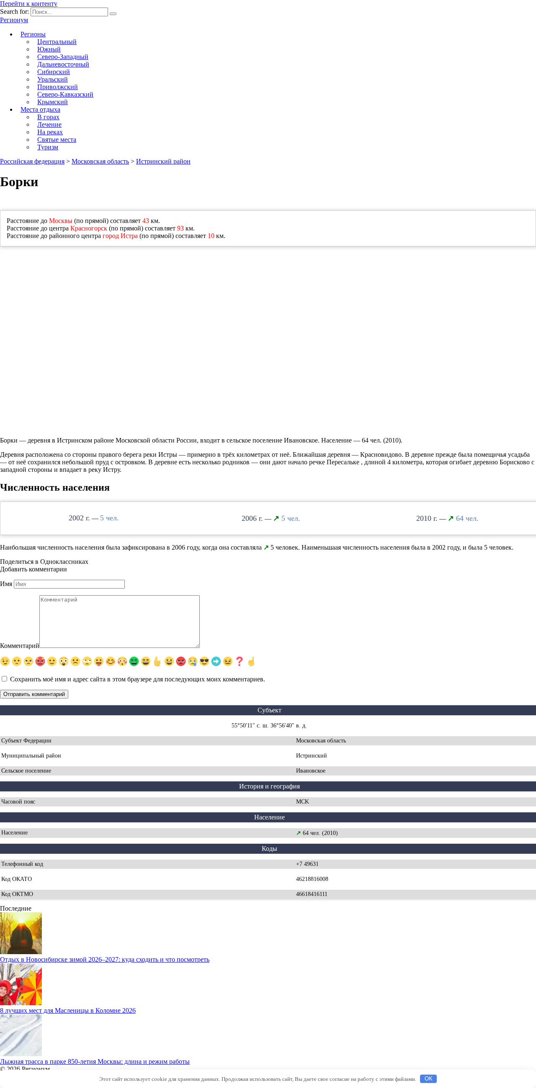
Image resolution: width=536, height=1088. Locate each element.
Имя (6, 583)
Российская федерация (32, 161)
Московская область (100, 161)
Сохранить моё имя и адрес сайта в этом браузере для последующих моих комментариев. (137, 679)
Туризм (47, 147)
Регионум (14, 19)
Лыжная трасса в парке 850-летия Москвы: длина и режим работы (95, 1061)
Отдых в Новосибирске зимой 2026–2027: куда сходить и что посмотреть (104, 959)
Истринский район (163, 161)
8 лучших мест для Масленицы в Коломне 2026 (68, 1010)
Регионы (33, 34)
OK (429, 1078)
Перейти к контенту (28, 3)
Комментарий (19, 645)
